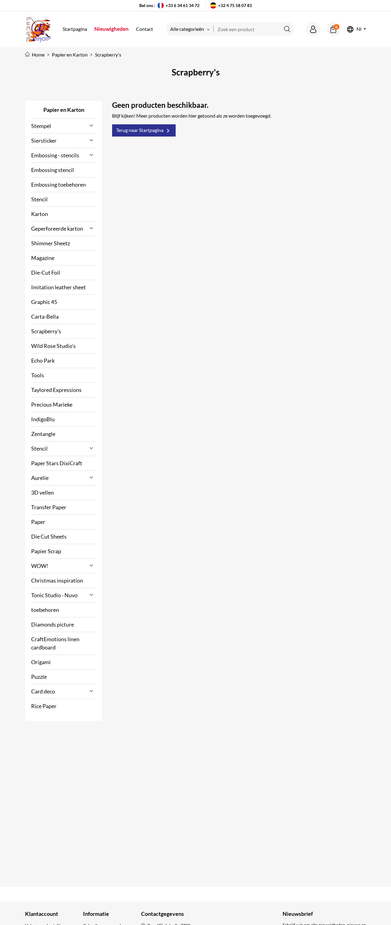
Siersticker (44, 140)
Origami (41, 662)
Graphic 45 (44, 301)
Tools (37, 375)
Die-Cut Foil (45, 272)
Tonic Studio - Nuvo (54, 595)
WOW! (39, 565)
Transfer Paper (48, 507)
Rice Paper (44, 706)
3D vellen (42, 492)
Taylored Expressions (56, 389)
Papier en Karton (63, 109)
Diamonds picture (52, 624)
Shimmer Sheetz (50, 243)
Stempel (41, 125)
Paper (38, 521)
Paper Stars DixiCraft (56, 463)
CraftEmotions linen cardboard (55, 643)
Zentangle (43, 433)
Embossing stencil (52, 169)
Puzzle (39, 676)
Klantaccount (41, 913)
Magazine (42, 257)
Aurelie (40, 477)
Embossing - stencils (55, 155)
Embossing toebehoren (58, 184)
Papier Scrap (46, 551)
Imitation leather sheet (58, 287)
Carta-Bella (45, 316)
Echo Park (43, 360)
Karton (39, 213)
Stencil (39, 199)
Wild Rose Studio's (53, 345)
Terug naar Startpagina (144, 130)
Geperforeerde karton (57, 228)
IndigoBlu (43, 419)
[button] (313, 29)
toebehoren (45, 609)
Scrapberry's (46, 331)
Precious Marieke (51, 404)
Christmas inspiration (57, 580)
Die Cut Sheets (49, 536)
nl (359, 29)
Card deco (43, 691)
